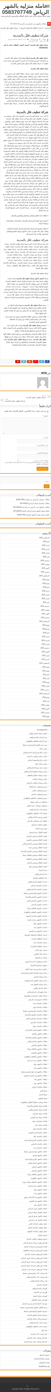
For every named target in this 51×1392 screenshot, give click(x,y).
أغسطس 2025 (44, 576)
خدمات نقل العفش (40, 954)
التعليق (45, 416)
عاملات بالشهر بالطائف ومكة (37, 1174)
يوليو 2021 (46, 667)
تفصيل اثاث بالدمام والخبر (38, 809)
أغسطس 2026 (44, 538)
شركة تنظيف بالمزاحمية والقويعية (35, 996)
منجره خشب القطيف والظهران (36, 1326)
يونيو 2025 (46, 583)
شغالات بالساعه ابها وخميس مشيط (35, 1011)
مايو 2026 (46, 541)
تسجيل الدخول (44, 1355)
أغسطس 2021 (44, 663)
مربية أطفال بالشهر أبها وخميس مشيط (33, 1307)
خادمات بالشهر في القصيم (38, 931)
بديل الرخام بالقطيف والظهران (36, 741)
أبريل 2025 (46, 591)
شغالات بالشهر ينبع (40, 1083)
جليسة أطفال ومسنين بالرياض (36, 836)
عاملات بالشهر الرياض (39, 1167)
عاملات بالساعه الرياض (39, 1144)
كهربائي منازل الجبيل (40, 1296)
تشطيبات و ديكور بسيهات (38, 802)
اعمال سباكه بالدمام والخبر (38, 733)
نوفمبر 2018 (45, 705)
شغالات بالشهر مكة (40, 1079)
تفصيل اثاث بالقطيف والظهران (36, 813)
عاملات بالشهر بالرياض (39, 1171)
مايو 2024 (46, 633)
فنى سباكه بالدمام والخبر (38, 1281)
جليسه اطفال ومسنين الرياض (37, 863)
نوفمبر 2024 (45, 610)
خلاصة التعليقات (44, 1363)
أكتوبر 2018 (46, 709)
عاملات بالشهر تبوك (40, 1190)
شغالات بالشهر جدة (40, 1068)
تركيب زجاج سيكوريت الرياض (37, 756)
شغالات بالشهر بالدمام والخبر (37, 1041)
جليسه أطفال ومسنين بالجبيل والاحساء (34, 851)
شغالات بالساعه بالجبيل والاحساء (36, 1015)
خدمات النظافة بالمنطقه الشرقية (31, 28)
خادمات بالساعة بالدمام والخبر (36, 889)
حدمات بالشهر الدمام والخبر (37, 882)
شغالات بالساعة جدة (40, 1003)
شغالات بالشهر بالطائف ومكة (37, 1049)
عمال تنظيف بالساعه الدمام (37, 1228)
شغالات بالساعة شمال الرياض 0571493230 (35, 503)
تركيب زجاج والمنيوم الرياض (37, 760)
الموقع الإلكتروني (42, 453)
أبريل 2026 (46, 545)
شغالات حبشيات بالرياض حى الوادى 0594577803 (33, 499)
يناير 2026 (46, 557)
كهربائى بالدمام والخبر (39, 1288)
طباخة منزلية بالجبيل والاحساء (37, 1106)
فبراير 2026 (46, 553)
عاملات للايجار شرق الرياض (37, 1216)
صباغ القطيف (42, 1098)
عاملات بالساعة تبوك (40, 1129)
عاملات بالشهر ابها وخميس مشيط (35, 1152)
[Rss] (27, 1386)
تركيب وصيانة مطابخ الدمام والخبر (35, 771)
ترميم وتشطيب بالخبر (39, 790)
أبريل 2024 (46, 636)
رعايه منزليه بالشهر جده (39, 984)
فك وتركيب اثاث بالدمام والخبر (36, 1277)
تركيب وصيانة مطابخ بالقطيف (37, 775)
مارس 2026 (45, 549)
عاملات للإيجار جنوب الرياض (37, 1209)
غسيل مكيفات (42, 1235)
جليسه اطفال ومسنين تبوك (38, 866)
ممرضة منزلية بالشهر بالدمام (37, 1315)
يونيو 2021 (46, 671)
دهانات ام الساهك (41, 958)
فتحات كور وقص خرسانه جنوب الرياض (34, 1258)
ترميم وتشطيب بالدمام (39, 794)
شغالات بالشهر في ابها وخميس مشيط (34, 1072)
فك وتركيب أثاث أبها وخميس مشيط (35, 1273)
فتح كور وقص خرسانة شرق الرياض (35, 1243)
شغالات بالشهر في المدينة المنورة (35, 1076)
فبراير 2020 (46, 686)
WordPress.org (44, 1366)
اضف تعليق (43, 41)
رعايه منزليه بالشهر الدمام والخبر (36, 980)
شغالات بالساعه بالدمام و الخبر (36, 1019)
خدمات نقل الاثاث (41, 950)
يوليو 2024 (46, 625)
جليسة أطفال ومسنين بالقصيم (36, 840)
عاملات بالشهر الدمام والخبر (37, 1163)
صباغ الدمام (43, 1095)
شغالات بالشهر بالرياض (39, 1045)
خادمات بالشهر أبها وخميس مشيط (35, 893)
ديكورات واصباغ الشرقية (38, 965)
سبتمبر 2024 (45, 617)
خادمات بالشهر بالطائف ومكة (37, 908)
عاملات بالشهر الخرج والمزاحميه (36, 1159)
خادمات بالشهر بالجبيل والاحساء (36, 897)
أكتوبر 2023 (46, 652)
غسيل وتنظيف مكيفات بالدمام (37, 1239)
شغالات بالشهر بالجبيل (39, 1034)
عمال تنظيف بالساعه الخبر (38, 1224)
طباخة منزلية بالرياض (40, 1114)
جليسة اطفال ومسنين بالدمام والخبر (35, 844)
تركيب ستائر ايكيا (41, 764)
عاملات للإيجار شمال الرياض (37, 1212)
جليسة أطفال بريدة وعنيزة (38, 832)
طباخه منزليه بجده (41, 1125)
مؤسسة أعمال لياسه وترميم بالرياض (34, 1304)
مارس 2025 (45, 595)
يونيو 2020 (46, 682)
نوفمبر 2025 (45, 564)
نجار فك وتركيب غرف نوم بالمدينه (35, 1342)
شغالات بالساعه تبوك (40, 1026)
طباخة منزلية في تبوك (39, 1121)
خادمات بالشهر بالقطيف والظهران (35, 912)
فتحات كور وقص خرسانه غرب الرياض (34, 1269)
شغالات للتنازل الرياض (39, 1087)
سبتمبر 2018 (45, 712)
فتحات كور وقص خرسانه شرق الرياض (34, 1262)
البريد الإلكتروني (42, 445)
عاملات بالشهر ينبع (40, 1205)
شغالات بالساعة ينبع (40, 1007)
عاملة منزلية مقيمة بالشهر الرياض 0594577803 (33, 515)
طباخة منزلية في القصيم (39, 1117)
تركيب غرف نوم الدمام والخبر (37, 768)
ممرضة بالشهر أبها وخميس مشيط (35, 1311)
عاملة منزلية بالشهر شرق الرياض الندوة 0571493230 (31, 511)
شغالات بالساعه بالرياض (39, 1022)
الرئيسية (48, 28)
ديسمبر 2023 (45, 648)
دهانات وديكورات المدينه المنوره (36, 961)
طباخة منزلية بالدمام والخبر (38, 1110)
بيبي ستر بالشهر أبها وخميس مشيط (35, 745)
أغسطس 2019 (44, 693)
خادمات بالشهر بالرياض (39, 904)
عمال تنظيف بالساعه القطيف (37, 1231)
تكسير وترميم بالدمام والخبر (37, 817)
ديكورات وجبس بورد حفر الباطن (36, 969)
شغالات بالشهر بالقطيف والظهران (35, 1057)
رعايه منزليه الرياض (40, 977)
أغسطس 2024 (44, 621)
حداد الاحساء (42, 870)
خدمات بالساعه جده (40, 942)
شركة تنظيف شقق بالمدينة (36, 396)
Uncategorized (42, 730)
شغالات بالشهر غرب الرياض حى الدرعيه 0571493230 (28, 24)
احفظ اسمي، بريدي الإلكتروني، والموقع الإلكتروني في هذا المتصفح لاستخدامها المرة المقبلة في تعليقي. (26, 462)
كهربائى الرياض (42, 1285)
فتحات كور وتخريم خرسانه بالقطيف (35, 1250)
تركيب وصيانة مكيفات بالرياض (37, 783)
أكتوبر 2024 (46, 614)
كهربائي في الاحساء (40, 1292)
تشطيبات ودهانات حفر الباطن (37, 806)
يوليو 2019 (46, 697)
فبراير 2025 (46, 598)
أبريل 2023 (46, 655)
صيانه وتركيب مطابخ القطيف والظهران (34, 1102)
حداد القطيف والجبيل (40, 878)
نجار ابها (44, 1330)
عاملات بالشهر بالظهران (39, 1178)
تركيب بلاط (43, 749)
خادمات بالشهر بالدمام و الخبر (37, 901)
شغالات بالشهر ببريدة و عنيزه (37, 1060)
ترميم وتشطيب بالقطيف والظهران (35, 798)
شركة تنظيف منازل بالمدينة (15, 400)
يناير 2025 (46, 602)
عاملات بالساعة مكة (40, 1136)
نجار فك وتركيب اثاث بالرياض (37, 1338)
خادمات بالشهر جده (40, 927)
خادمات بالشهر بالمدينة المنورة (36, 916)
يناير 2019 (46, 701)
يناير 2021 (46, 678)
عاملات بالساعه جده (40, 1148)
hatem (44, 39)
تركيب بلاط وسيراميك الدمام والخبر (35, 752)
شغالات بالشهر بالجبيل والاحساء (36, 1038)
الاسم (45, 438)
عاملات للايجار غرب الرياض (38, 1220)
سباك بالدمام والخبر (40, 988)
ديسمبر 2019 (45, 690)
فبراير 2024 (46, 644)
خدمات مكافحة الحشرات (38, 946)
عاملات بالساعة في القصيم (38, 1133)
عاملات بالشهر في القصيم (38, 1201)
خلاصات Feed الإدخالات (42, 1359)
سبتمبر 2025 (45, 572)
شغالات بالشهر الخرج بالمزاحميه (36, 1030)
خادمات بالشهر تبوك (40, 923)
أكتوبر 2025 (46, 568)
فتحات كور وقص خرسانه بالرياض (36, 1254)
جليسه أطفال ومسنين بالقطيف (36, 859)
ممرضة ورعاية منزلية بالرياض (37, 1319)
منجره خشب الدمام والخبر (38, 1323)
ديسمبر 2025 (45, 560)
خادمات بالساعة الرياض (39, 885)
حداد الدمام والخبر (41, 874)
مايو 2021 (46, 674)
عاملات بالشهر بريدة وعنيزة (37, 1186)
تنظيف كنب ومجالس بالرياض (37, 821)
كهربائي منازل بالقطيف (39, 1300)
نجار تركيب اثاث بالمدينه (39, 1334)
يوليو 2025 (46, 579)
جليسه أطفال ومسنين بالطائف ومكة (35, 855)
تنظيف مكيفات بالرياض (39, 825)
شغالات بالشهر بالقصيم (39, 1053)
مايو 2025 (46, 587)
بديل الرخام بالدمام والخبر (38, 737)
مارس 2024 (45, 640)
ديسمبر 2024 (45, 606)
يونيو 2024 (46, 629)
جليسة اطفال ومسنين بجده (38, 847)
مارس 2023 (45, 659)
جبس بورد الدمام (41, 828)
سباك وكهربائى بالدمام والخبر (37, 992)
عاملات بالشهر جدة (40, 1193)
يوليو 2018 (46, 716)
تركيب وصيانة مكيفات (39, 779)
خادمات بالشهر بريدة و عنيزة (37, 920)
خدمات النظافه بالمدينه (39, 939)
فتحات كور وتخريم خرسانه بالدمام (35, 1247)
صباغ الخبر (43, 1091)
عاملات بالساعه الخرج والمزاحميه (35, 1140)
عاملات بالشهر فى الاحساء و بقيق (35, 1197)
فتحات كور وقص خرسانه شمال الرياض (34, 1266)
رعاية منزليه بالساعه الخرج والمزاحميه (34, 973)
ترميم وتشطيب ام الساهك (38, 787)
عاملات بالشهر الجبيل (40, 1155)
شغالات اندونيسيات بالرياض (37, 1000)
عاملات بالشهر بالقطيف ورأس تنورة (35, 1182)
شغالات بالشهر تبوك (40, 1064)
